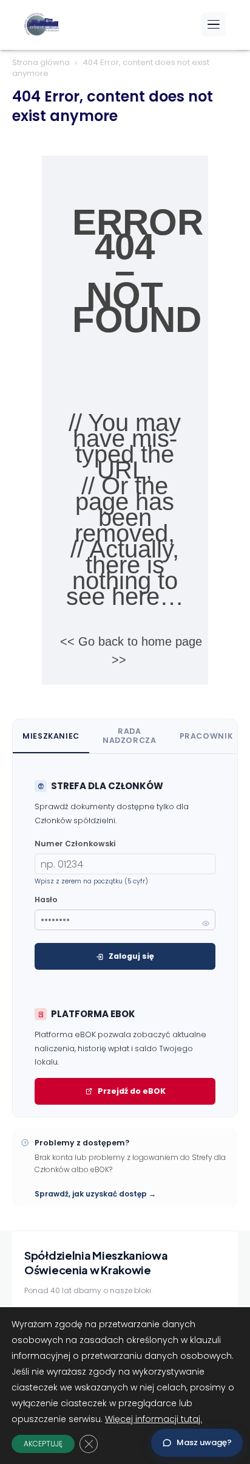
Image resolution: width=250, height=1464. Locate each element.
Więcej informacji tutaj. (153, 1419)
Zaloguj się (131, 956)
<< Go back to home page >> (131, 650)
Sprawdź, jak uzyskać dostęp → (95, 1194)
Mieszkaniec (50, 736)
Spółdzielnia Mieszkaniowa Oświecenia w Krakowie (96, 1262)
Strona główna (41, 62)
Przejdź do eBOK (132, 1091)
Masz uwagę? (204, 1442)
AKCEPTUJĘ (43, 1443)
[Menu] (213, 24)
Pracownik (206, 736)
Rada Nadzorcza (130, 735)
